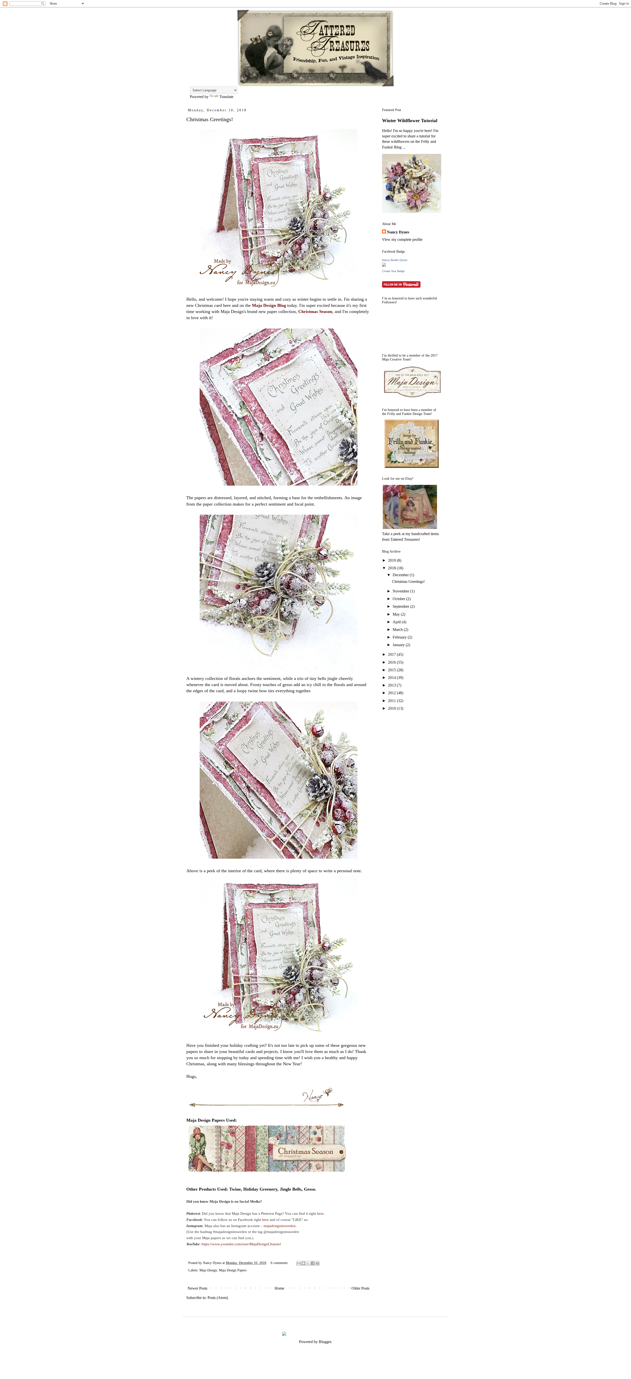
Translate (226, 97)
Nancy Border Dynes (394, 260)
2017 (392, 654)
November (401, 591)
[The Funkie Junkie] (412, 466)
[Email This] (298, 1263)
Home (279, 1288)
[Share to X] (308, 1263)
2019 (392, 560)
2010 (392, 708)
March (398, 629)
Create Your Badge (393, 271)
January (399, 645)
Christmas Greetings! (209, 119)
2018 (392, 568)
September (401, 606)
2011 (392, 701)
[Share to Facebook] (312, 1263)
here (320, 1213)
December (401, 575)
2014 (392, 677)
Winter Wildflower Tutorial (409, 120)
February (400, 637)
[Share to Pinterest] (317, 1263)
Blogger (325, 1342)
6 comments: (280, 1263)
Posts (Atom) (218, 1298)
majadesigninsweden (279, 1226)
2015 (392, 670)
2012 (392, 693)
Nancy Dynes (398, 232)
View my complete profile (402, 239)
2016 (392, 662)
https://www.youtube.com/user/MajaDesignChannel (241, 1244)
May (397, 614)
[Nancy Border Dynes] (384, 265)
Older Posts (360, 1288)
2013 (392, 685)
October (399, 599)
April (397, 622)
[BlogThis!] (303, 1263)
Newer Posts (197, 1288)
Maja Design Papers (232, 1270)
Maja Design (208, 1270)
